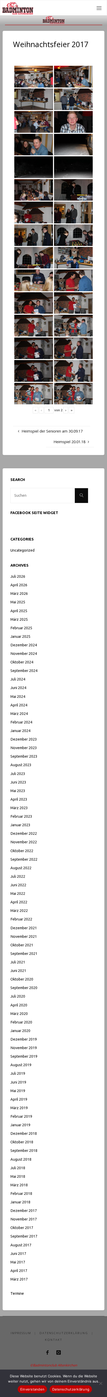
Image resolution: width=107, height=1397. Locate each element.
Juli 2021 (17, 962)
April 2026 (18, 585)
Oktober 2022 (21, 851)
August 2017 (20, 1245)
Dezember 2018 (23, 1133)
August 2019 (20, 1065)
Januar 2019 (20, 1125)
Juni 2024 (18, 688)
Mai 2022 (17, 893)
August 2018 (20, 1159)
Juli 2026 (17, 576)
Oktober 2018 (21, 1142)
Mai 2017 (17, 1262)
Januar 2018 (20, 1202)
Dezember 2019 (23, 1039)
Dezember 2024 (23, 645)
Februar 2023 (21, 816)
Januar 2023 (20, 825)
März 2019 (19, 1108)
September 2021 (23, 954)
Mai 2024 (17, 696)
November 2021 (23, 936)
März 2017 (19, 1279)
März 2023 (19, 808)
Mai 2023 (17, 791)
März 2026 (19, 593)
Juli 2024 (17, 679)
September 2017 (23, 1236)
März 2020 (19, 1014)
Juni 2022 (18, 885)
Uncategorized (22, 550)
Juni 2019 (18, 1082)
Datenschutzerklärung (63, 1333)
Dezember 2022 (23, 833)
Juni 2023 (18, 782)
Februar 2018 (21, 1193)
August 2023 (20, 765)
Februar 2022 (21, 919)
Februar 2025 (21, 628)
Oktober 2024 (21, 662)
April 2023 (18, 799)
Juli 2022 (17, 876)
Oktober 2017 (21, 1228)
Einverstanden (32, 1389)
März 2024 (19, 714)
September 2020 (23, 988)
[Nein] (100, 1383)
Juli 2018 (17, 1168)
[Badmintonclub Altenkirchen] (17, 7)
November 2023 (23, 748)
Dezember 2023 (23, 739)
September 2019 (23, 1056)
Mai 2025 (17, 602)
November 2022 (23, 842)
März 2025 (19, 619)
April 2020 (18, 1005)
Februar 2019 (21, 1116)
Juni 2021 (18, 971)
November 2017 (23, 1219)
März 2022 (19, 911)
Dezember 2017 (23, 1211)
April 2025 (18, 611)
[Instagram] (58, 1352)
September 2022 (23, 859)
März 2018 (19, 1185)
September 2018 (23, 1151)
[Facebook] (47, 1352)
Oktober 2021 (21, 945)
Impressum (21, 1333)
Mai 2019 (17, 1091)
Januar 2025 (20, 636)
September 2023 (23, 756)
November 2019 (23, 1048)
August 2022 (20, 868)
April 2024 (18, 705)
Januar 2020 (20, 1031)
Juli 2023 (17, 774)
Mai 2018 (17, 1176)
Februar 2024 (21, 722)
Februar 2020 (21, 1022)
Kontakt (53, 1340)
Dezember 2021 (23, 928)
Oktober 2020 (21, 979)
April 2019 (18, 1099)
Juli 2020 (17, 996)
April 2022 (18, 902)
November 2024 (23, 654)
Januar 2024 (20, 731)
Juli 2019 (17, 1073)
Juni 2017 (18, 1254)
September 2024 (23, 671)
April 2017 (18, 1271)
